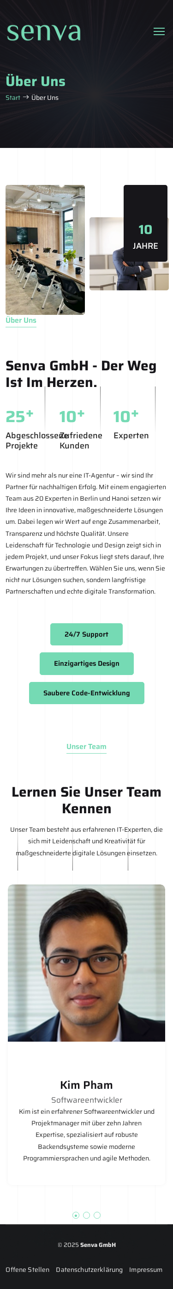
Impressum (145, 1269)
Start (13, 98)
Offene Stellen (27, 1269)
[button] (75, 1215)
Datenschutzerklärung (89, 1269)
